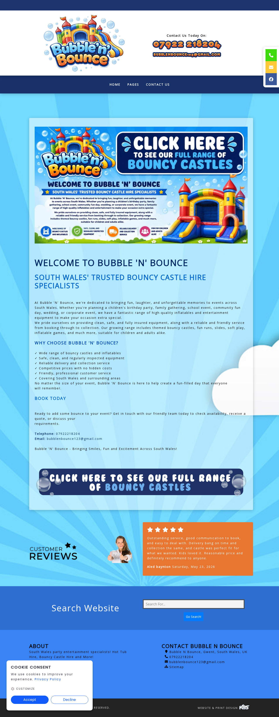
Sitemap (176, 667)
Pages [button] (133, 84)
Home (116, 85)
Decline (69, 699)
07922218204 (68, 434)
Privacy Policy (48, 679)
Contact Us (158, 84)
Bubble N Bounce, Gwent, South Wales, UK (208, 652)
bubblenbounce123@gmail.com (74, 439)
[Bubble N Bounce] (82, 43)
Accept (29, 699)
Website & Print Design (218, 708)
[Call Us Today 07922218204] (187, 44)
